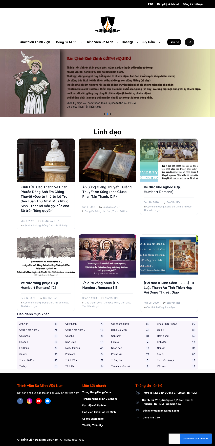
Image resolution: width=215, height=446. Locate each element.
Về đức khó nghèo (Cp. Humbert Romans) (162, 189)
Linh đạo (63, 225)
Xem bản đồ (173, 403)
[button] (104, 114)
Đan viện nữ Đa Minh (94, 405)
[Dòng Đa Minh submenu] (81, 42)
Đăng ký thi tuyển (193, 4)
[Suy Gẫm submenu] (159, 42)
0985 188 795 (151, 417)
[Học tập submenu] (138, 42)
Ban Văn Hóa (173, 202)
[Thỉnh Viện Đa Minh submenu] (118, 42)
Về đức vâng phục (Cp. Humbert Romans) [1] (101, 285)
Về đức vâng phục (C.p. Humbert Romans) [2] (40, 285)
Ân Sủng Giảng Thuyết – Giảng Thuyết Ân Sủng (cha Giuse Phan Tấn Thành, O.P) (107, 192)
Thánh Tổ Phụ (119, 211)
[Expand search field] (189, 42)
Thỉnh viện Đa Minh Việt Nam (39, 439)
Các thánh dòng (32, 225)
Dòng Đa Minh (50, 225)
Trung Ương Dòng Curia (96, 392)
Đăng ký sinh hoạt (168, 4)
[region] (107, 83)
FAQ (150, 4)
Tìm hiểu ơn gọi (152, 210)
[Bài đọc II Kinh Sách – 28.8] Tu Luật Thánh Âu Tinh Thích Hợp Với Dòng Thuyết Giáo (169, 287)
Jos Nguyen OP (50, 221)
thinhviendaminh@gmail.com (161, 410)
